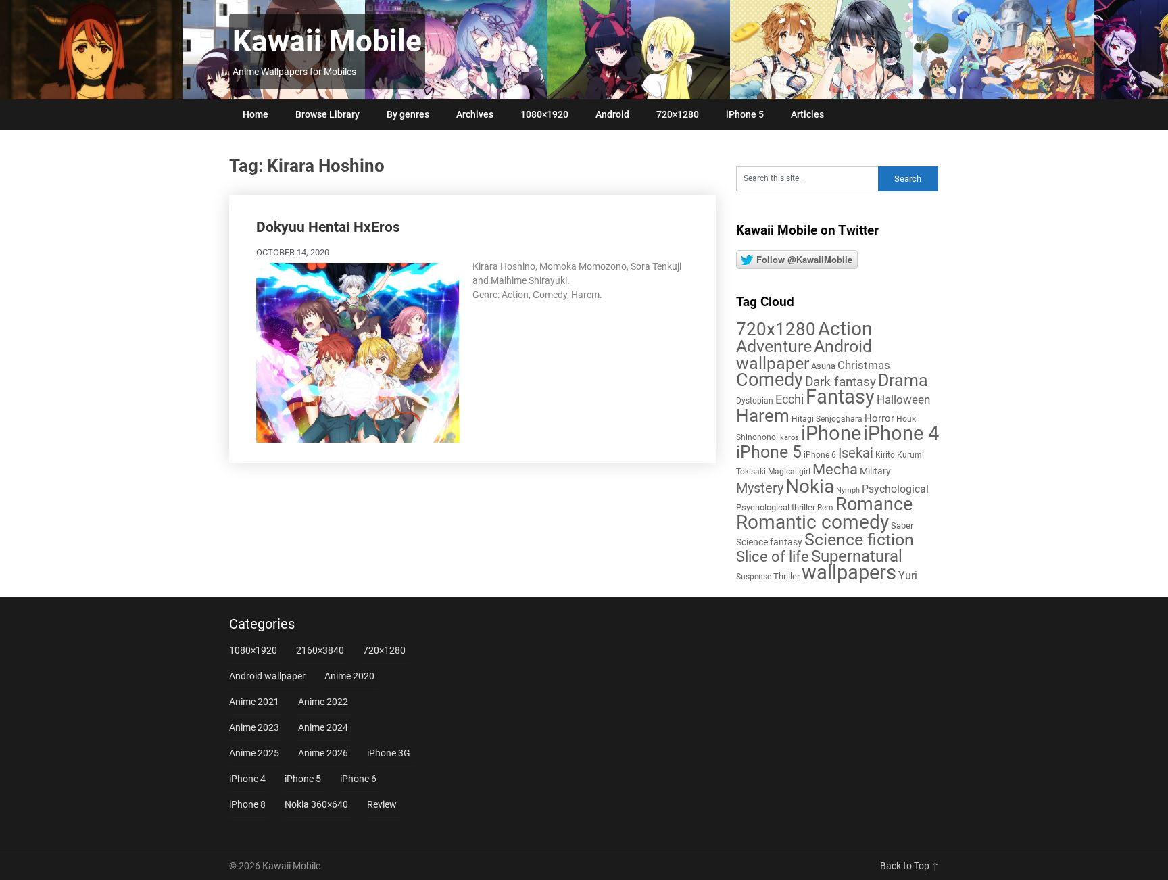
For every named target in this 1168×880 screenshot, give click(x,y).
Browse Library (327, 114)
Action (845, 329)
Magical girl (789, 471)
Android (612, 114)
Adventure (774, 346)
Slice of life (772, 556)
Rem (825, 507)
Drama (903, 380)
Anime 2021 (254, 701)
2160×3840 (320, 650)
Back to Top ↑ (909, 865)
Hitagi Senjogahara (827, 419)
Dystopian (754, 401)
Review (382, 804)
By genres (408, 114)
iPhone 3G (388, 753)
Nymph (848, 490)
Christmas (863, 365)
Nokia (809, 486)
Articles (807, 114)
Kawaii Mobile (327, 41)
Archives (474, 114)
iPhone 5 (745, 114)
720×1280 (677, 114)
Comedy (769, 380)
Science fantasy (769, 542)
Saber (902, 525)
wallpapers (849, 572)
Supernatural (856, 556)
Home (255, 114)
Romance (873, 504)
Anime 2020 (349, 675)
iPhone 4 (901, 433)
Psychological (895, 489)
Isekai (855, 453)
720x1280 (776, 329)
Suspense (753, 576)
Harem (762, 415)
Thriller (786, 576)
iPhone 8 (247, 804)
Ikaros (788, 437)
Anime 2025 (254, 753)
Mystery (759, 488)
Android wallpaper (804, 355)
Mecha (835, 469)
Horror (879, 418)
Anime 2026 (323, 753)
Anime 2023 (254, 727)
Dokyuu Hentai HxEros (328, 227)
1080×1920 (544, 114)
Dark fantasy (840, 381)
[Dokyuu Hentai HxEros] (357, 351)
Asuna (823, 366)
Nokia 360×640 (316, 804)
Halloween (903, 399)
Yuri (907, 575)
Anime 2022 (323, 701)
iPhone (831, 433)
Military (875, 471)
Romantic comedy (812, 522)
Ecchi (789, 399)
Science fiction (859, 539)
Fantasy (840, 396)
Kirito (885, 455)
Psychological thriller (775, 507)
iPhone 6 (820, 455)
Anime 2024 (323, 727)
